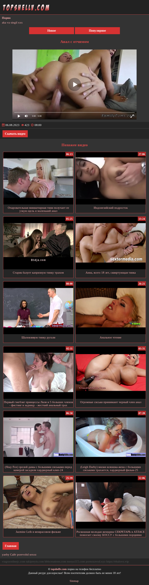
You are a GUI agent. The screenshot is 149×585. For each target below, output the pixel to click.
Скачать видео (15, 133)
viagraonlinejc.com (13, 561)
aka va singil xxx (12, 22)
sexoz (32, 554)
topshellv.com (59, 569)
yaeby (5, 554)
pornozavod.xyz (96, 561)
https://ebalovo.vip (117, 561)
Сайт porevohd (19, 554)
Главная (10, 546)
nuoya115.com (76, 561)
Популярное (97, 30)
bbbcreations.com (55, 561)
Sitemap (74, 581)
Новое (51, 30)
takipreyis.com (35, 561)
